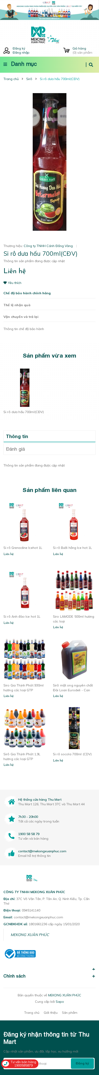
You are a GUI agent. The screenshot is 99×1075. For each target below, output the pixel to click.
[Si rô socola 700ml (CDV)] (74, 728)
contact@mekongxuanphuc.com (42, 851)
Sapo (60, 1002)
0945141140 (31, 910)
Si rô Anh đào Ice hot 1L (21, 616)
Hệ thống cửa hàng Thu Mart (39, 799)
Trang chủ (31, 1013)
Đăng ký (19, 48)
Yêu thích (14, 283)
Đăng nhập (21, 52)
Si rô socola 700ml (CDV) (72, 754)
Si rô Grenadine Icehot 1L (22, 548)
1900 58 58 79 (28, 834)
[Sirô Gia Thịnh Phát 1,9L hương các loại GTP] (24, 728)
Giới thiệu (51, 1013)
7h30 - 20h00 (28, 817)
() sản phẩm (82, 50)
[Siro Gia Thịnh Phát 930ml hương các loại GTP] (24, 659)
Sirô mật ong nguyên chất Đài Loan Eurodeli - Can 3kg (73, 690)
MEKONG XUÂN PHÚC (30, 934)
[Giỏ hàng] (66, 50)
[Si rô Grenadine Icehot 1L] (24, 522)
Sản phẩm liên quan (49, 489)
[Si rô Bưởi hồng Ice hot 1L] (74, 522)
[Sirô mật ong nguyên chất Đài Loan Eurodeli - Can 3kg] (74, 659)
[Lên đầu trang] (87, 1045)
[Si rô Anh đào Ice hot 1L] (24, 590)
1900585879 (23, 1065)
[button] (49, 966)
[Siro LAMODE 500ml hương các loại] (74, 590)
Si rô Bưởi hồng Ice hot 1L (72, 548)
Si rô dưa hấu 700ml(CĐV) (23, 412)
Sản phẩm (69, 1013)
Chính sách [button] (14, 976)
